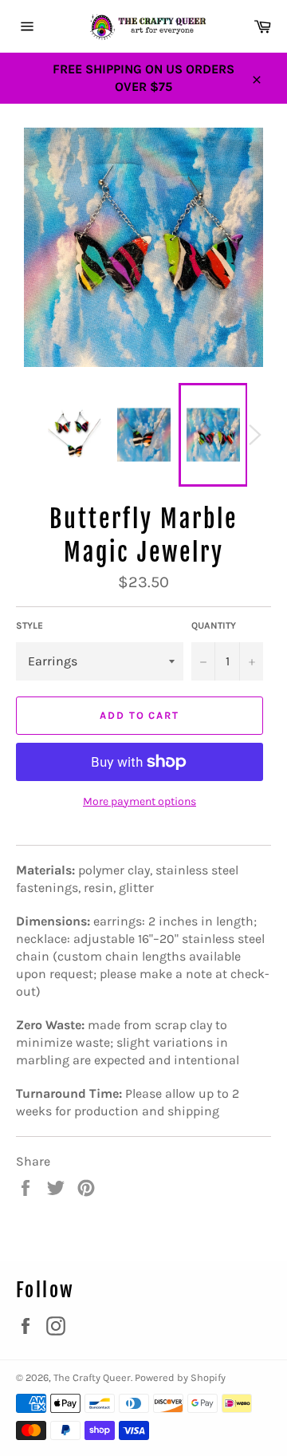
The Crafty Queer (92, 1377)
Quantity (213, 625)
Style (29, 625)
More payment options (139, 801)
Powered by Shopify (180, 1377)
